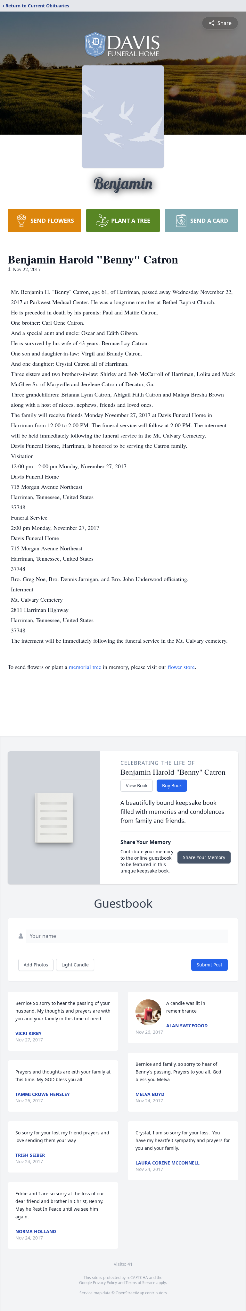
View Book (136, 785)
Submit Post (209, 965)
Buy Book (172, 785)
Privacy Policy (105, 1282)
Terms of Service (140, 1282)
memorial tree (85, 667)
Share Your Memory (204, 857)
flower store (181, 667)
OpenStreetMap (130, 1293)
